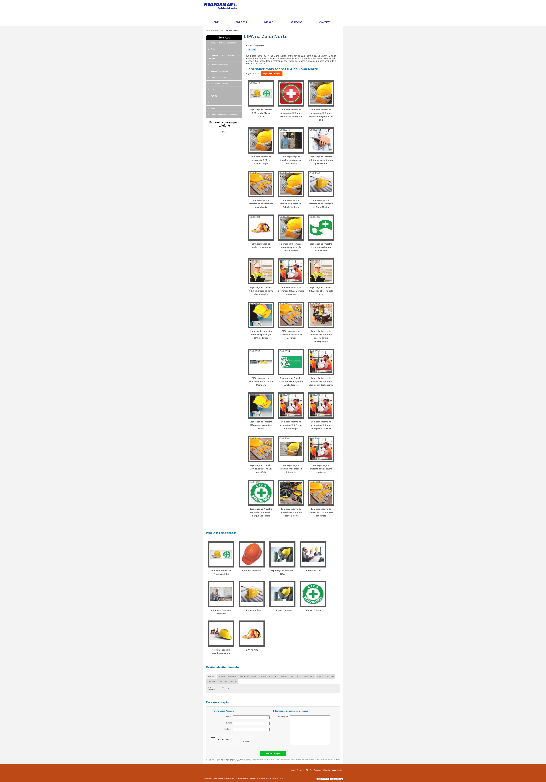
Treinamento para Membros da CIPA (221, 651)
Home (215, 22)
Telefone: (228, 729)
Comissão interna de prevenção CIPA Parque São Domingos (291, 425)
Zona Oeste (223, 681)
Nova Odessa (295, 676)
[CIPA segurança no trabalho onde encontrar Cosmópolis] (261, 184)
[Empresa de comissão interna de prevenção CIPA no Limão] (261, 315)
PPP (212, 102)
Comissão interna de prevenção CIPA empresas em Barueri (291, 291)
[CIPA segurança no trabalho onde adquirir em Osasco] (321, 449)
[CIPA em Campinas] (252, 594)
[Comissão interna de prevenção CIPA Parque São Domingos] (291, 405)
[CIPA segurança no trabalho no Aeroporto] (261, 227)
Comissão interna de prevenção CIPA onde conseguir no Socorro (321, 425)
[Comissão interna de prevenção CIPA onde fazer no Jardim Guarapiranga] (321, 315)
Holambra (262, 676)
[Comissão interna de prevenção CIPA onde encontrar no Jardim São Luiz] (321, 93)
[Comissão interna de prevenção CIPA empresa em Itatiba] (321, 492)
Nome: (229, 716)
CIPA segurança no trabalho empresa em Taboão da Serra (291, 203)
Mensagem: (284, 716)
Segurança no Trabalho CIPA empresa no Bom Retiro (261, 425)
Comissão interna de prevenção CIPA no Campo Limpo (261, 160)
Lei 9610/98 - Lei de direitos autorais (244, 761)
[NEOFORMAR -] (222, 9)
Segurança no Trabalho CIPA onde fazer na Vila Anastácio (261, 468)
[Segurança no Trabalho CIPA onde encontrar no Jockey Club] (321, 140)
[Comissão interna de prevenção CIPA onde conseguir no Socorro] (321, 405)
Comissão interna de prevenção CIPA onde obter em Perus (291, 512)
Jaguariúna (283, 676)
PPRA (213, 109)
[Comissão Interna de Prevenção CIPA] (221, 554)
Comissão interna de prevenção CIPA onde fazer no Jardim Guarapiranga (321, 336)
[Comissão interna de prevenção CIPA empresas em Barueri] (291, 271)
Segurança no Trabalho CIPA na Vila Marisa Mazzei (261, 113)
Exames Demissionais (219, 71)
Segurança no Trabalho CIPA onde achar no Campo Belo (321, 247)
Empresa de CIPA (312, 570)
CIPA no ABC (252, 649)
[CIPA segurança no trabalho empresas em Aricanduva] (291, 140)
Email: (229, 723)
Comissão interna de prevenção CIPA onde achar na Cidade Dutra (291, 113)
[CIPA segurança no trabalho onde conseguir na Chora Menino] (321, 184)
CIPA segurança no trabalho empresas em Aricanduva (291, 160)
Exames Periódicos (218, 77)
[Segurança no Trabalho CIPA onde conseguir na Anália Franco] (291, 362)
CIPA (213, 49)
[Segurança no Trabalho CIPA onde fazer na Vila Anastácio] (261, 449)
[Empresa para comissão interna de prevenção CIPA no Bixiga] (291, 227)
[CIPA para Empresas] (282, 594)
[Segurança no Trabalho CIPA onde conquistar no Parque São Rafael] (261, 492)
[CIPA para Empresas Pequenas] (221, 594)
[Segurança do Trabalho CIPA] (282, 554)
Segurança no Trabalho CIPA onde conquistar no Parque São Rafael (261, 512)
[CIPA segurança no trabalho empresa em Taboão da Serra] (291, 184)
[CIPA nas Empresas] (252, 554)
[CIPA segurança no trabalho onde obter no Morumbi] (291, 315)
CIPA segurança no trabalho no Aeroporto (261, 245)
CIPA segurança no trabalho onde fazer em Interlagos (291, 468)
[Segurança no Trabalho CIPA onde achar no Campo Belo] (321, 227)
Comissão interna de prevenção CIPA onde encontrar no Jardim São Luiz (321, 114)
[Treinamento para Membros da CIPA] (221, 633)
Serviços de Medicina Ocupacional (224, 115)
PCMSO (214, 96)
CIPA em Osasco (313, 610)
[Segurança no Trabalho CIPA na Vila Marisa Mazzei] (261, 93)
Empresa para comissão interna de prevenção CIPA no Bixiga (291, 247)
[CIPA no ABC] (252, 633)
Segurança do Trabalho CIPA (282, 572)
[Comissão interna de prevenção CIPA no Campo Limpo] (261, 140)
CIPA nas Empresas (251, 570)
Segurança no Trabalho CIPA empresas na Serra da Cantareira (261, 291)
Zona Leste (330, 676)
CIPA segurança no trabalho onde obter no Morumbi (291, 334)
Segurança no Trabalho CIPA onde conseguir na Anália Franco (291, 381)
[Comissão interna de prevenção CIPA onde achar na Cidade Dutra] (291, 93)
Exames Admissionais (219, 65)
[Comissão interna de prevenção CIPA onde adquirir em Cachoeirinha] (321, 362)
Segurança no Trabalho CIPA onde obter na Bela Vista (321, 291)
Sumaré (319, 676)
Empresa (241, 22)
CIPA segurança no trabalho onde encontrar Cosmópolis (261, 203)
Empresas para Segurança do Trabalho (224, 57)
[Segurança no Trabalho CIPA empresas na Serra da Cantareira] (261, 271)
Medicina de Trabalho (219, 84)
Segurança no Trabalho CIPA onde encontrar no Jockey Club (321, 160)
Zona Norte (212, 681)
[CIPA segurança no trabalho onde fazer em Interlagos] (291, 449)
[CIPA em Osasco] (313, 594)
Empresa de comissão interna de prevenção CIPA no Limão (261, 334)
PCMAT (214, 90)
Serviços (296, 22)
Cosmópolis (232, 676)
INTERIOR (272, 676)
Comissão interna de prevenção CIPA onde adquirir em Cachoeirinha (321, 381)
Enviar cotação (273, 753)
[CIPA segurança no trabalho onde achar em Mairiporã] (261, 362)
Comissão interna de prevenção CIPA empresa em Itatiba (321, 512)
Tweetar (252, 49)
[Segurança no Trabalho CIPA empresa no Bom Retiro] (261, 405)
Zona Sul (233, 681)
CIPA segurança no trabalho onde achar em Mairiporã (261, 381)
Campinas (221, 676)
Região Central (309, 676)
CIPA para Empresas (282, 610)
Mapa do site (337, 770)
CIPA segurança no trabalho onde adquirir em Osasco (321, 468)
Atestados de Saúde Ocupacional (224, 43)
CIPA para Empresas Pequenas (221, 612)
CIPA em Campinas (251, 610)
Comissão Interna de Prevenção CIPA (221, 572)
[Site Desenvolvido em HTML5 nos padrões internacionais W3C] (323, 779)
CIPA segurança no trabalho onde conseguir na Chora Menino (321, 203)
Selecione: (211, 676)
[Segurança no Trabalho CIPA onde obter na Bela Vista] (321, 271)
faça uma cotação (271, 73)
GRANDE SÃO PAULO (248, 676)
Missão (268, 22)
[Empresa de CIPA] (313, 554)
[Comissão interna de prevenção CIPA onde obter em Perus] (291, 492)
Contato (324, 22)
